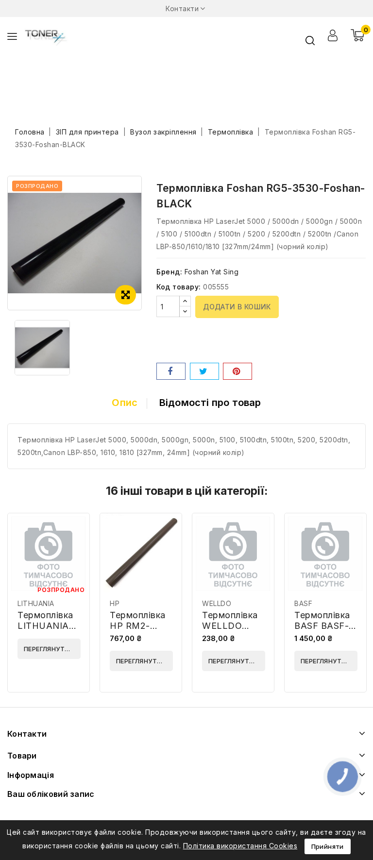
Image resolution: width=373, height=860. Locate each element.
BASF (303, 603)
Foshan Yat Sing (212, 272)
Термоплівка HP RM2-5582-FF (138, 625)
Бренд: (169, 272)
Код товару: (178, 287)
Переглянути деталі (52, 649)
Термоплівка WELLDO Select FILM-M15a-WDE (230, 631)
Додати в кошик (237, 307)
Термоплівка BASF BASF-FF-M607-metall (322, 631)
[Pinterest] (237, 371)
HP (114, 603)
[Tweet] (204, 371)
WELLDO (216, 603)
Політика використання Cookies (240, 846)
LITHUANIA (35, 603)
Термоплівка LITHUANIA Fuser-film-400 (45, 631)
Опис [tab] (124, 402)
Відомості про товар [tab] (210, 402)
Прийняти (327, 846)
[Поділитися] (171, 371)
